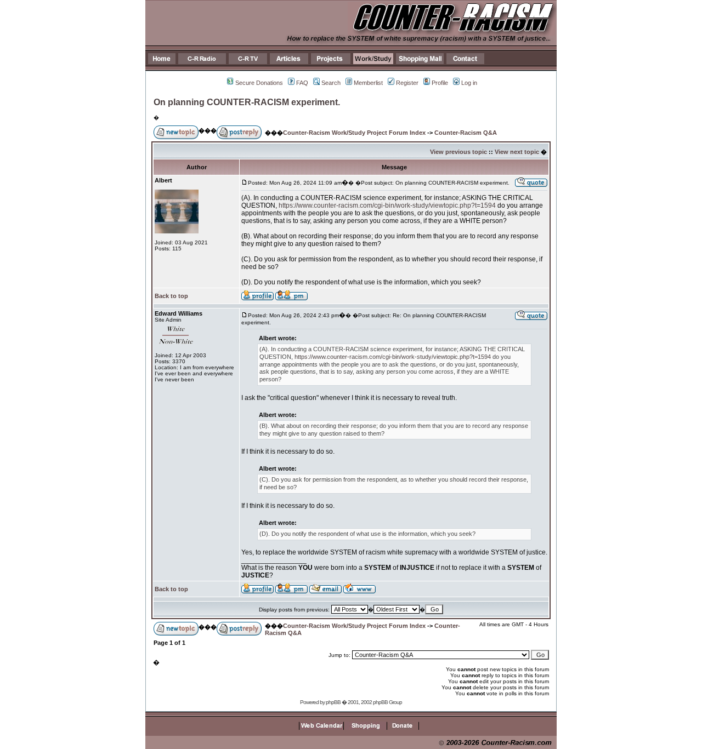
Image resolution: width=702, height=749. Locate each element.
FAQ (302, 82)
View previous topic (458, 151)
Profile (440, 82)
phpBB (333, 702)
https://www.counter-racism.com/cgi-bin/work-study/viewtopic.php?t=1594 (387, 205)
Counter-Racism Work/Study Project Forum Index (354, 132)
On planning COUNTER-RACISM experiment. (247, 102)
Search (331, 82)
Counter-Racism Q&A (465, 132)
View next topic (517, 151)
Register (407, 82)
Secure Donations (259, 82)
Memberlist (368, 82)
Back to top (171, 296)
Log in (469, 82)
